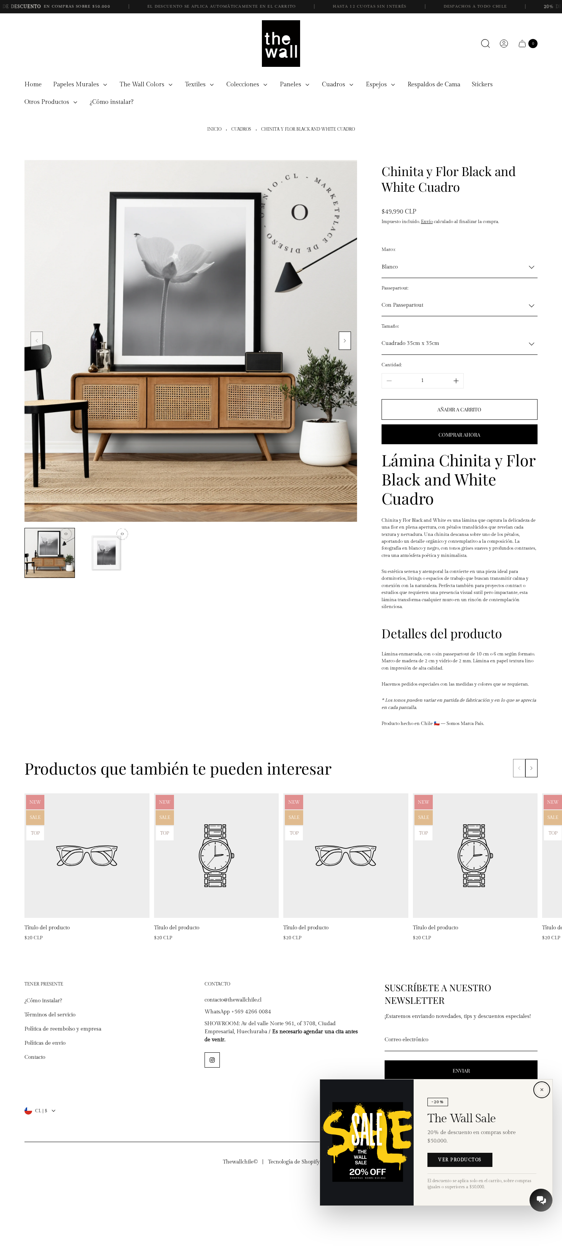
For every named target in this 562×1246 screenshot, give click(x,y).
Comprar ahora (459, 434)
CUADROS (241, 129)
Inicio (214, 129)
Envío (427, 221)
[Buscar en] (485, 43)
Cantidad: (392, 364)
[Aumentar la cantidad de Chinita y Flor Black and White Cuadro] (456, 381)
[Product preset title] (86, 855)
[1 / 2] (49, 553)
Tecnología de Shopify (294, 1162)
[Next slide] (345, 341)
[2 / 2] (106, 553)
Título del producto (47, 928)
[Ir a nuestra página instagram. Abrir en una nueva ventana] (212, 1060)
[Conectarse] (503, 43)
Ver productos (460, 1159)
